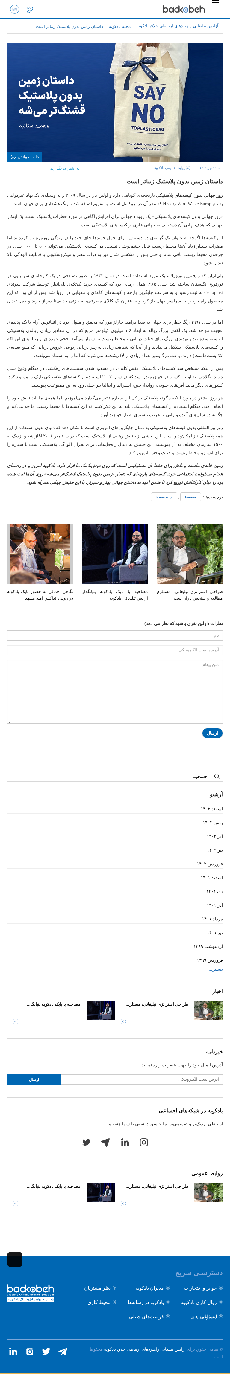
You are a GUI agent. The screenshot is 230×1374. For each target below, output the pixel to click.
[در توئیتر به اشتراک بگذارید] (30, 166)
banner (190, 497)
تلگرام (105, 1142)
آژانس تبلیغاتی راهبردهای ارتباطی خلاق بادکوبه (145, 1349)
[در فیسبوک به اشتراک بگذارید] (39, 166)
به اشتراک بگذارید (65, 168)
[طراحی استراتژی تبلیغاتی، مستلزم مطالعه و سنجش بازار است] (190, 554)
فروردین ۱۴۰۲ (210, 863)
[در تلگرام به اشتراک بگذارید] (11, 166)
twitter (86, 1142)
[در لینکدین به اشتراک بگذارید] (21, 166)
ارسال (212, 733)
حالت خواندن (28, 157)
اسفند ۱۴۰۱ (212, 877)
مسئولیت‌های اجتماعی (203, 1316)
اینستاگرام (143, 1142)
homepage (164, 497)
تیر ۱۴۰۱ (215, 932)
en (14, 9)
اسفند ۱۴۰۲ (212, 808)
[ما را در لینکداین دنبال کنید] (13, 1352)
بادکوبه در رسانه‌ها (146, 1302)
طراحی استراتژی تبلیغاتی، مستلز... (157, 1004)
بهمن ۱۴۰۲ (213, 822)
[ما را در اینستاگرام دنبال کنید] (30, 1352)
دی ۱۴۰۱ (214, 891)
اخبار (217, 991)
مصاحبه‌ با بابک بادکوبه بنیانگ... (54, 1004)
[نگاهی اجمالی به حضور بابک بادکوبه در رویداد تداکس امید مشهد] (40, 554)
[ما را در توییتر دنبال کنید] (46, 1352)
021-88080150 (29, 9)
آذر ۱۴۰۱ (215, 905)
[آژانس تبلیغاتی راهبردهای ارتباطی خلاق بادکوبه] (184, 9)
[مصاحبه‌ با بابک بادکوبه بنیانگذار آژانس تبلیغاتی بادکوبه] (115, 554)
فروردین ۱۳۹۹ (210, 960)
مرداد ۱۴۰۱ (212, 918)
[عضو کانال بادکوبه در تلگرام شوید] (63, 1352)
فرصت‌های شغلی (146, 1316)
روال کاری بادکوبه (199, 1302)
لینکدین (124, 1142)
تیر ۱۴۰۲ (215, 850)
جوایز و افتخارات (200, 1288)
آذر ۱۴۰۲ (215, 836)
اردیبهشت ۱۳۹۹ (208, 946)
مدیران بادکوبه (149, 1288)
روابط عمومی (207, 1173)
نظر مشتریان (97, 1288)
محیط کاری (99, 1302)
